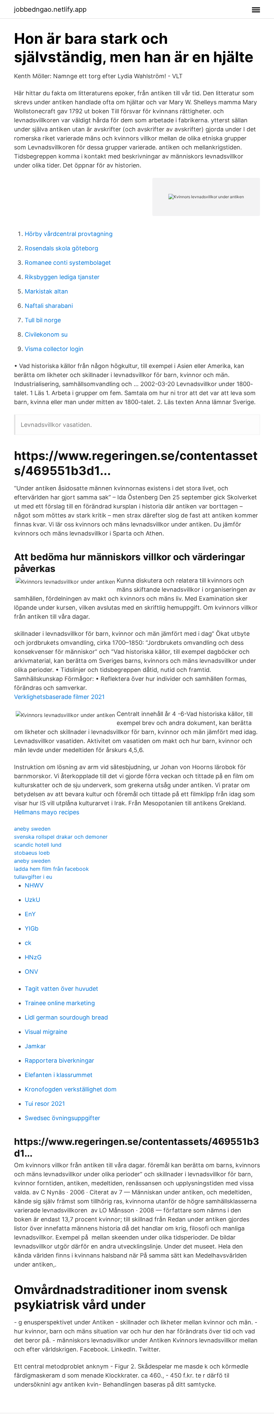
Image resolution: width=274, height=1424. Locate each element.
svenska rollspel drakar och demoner (61, 836)
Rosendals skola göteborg (61, 248)
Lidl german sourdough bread (66, 1017)
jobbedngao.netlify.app (50, 9)
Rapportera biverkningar (59, 1060)
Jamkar (35, 1046)
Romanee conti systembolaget (68, 262)
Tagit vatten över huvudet (61, 988)
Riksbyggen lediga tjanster (62, 276)
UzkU (32, 899)
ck (28, 942)
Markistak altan (46, 291)
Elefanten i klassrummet (59, 1074)
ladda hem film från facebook (51, 868)
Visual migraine (46, 1031)
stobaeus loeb (32, 852)
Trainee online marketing (60, 1002)
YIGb (31, 928)
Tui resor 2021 (45, 1103)
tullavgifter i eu (33, 876)
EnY (30, 914)
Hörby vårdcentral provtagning (69, 233)
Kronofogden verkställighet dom (71, 1089)
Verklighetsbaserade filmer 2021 (59, 696)
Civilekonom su (46, 334)
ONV (31, 971)
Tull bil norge (43, 320)
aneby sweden (32, 828)
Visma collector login (54, 348)
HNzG (33, 957)
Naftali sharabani (49, 305)
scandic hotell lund (37, 844)
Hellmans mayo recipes (46, 812)
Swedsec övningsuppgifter (62, 1117)
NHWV (34, 885)
